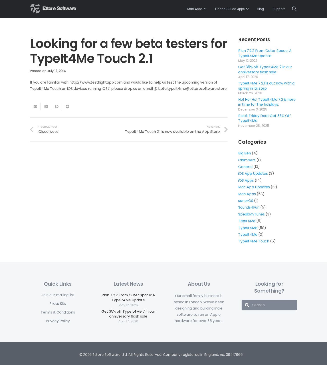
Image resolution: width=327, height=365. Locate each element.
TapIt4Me (246, 221)
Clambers (247, 160)
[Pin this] (56, 106)
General (245, 166)
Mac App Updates (254, 187)
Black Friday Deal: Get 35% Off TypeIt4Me (264, 118)
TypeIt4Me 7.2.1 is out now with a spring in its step (266, 86)
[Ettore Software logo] (53, 9)
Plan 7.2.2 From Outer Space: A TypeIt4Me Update (265, 53)
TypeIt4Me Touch (253, 241)
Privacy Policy (58, 321)
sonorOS (245, 200)
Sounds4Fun (248, 207)
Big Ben (244, 153)
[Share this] (46, 106)
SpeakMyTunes (251, 214)
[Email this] (35, 106)
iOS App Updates (253, 173)
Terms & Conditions (58, 312)
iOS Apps (246, 180)
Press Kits (57, 303)
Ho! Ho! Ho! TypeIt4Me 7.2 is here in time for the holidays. (267, 102)
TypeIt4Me (247, 227)
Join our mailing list (57, 294)
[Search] (247, 305)
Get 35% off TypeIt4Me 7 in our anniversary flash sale (265, 69)
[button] (294, 9)
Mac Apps (247, 194)
